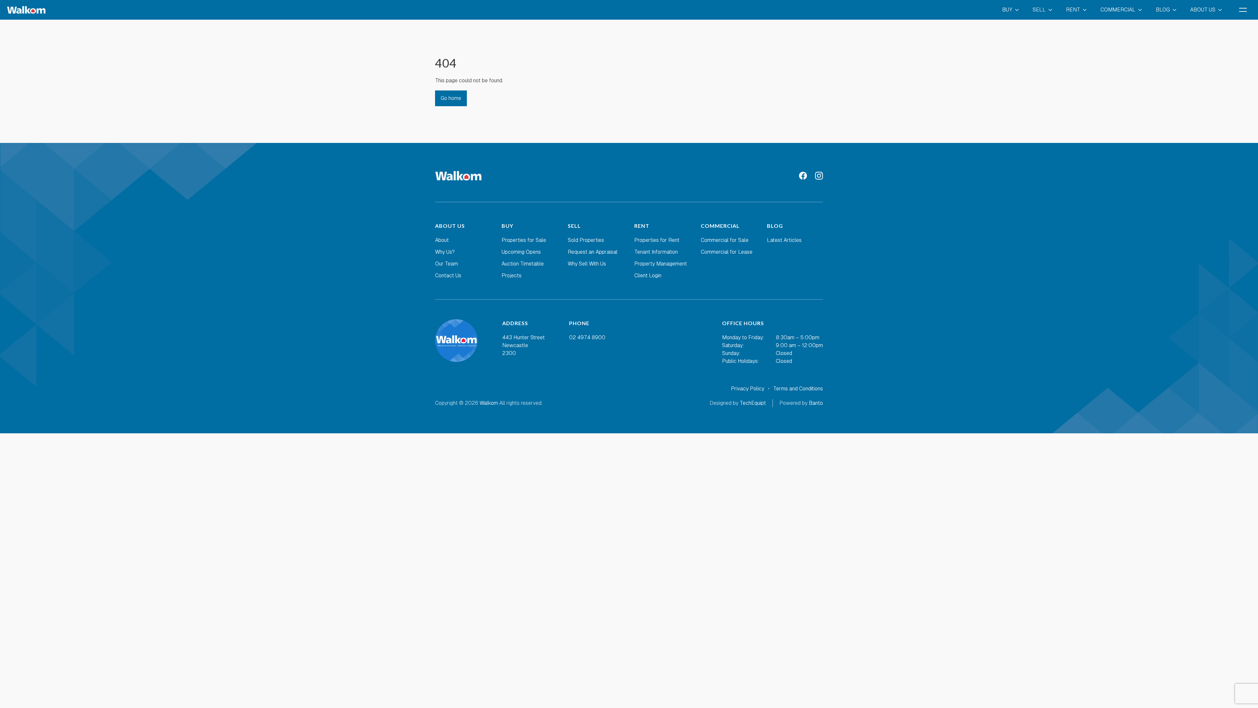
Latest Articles (784, 240)
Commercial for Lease (727, 252)
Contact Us (448, 275)
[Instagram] (819, 176)
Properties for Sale (524, 240)
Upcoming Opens (521, 252)
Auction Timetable (523, 264)
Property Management (660, 264)
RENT (1073, 10)
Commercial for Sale (725, 240)
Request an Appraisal (593, 252)
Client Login (647, 275)
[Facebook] (803, 176)
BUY (1007, 10)
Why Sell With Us (587, 264)
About (442, 240)
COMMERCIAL (1117, 10)
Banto (816, 403)
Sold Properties (586, 240)
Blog (1163, 10)
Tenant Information (656, 252)
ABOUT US (1202, 10)
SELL (1039, 10)
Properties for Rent (656, 240)
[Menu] (1243, 10)
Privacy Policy (747, 388)
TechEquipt (753, 403)
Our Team (446, 264)
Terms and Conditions (798, 388)
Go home (451, 98)
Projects (512, 275)
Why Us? (445, 252)
